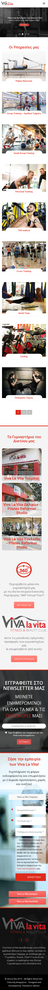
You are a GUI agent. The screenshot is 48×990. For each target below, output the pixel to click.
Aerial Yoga (24, 313)
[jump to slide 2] (22, 34)
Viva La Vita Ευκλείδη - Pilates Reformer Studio (22, 543)
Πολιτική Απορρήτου (26, 868)
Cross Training (24, 271)
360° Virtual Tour (24, 605)
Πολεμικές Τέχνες (24, 398)
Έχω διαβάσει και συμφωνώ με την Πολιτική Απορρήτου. (25, 734)
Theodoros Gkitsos (31, 985)
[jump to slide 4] (28, 34)
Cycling (24, 356)
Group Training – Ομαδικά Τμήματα (24, 113)
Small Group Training (24, 153)
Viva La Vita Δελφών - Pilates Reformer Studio (21, 508)
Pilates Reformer (24, 81)
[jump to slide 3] (25, 34)
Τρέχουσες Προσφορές (24, 659)
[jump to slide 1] (19, 34)
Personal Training (24, 191)
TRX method (24, 230)
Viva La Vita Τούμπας (22, 478)
